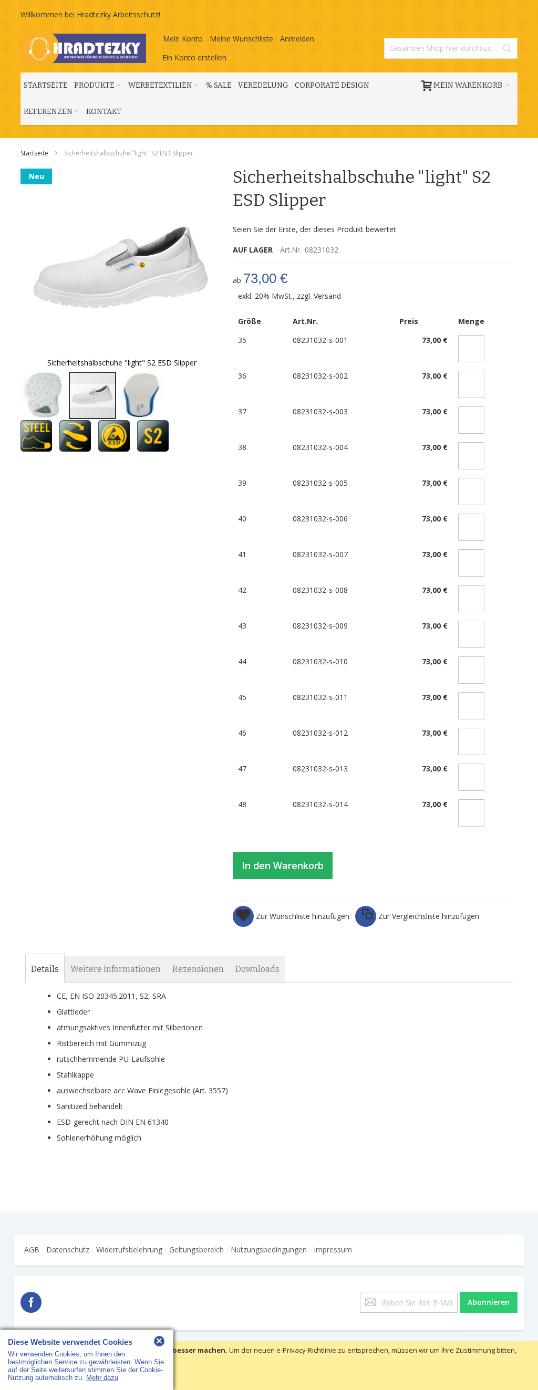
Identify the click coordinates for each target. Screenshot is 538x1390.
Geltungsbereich (196, 1250)
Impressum (333, 1250)
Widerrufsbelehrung (129, 1250)
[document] (269, 1365)
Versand (327, 296)
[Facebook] (31, 1300)
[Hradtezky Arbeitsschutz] (83, 48)
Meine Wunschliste (241, 39)
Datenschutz (67, 1250)
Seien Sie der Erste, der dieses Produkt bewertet (314, 229)
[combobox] (451, 48)
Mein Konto (183, 39)
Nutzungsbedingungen (269, 1250)
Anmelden (297, 39)
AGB (31, 1250)
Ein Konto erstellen (194, 57)
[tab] (45, 969)
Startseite (35, 153)
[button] (44, 395)
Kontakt (103, 111)
